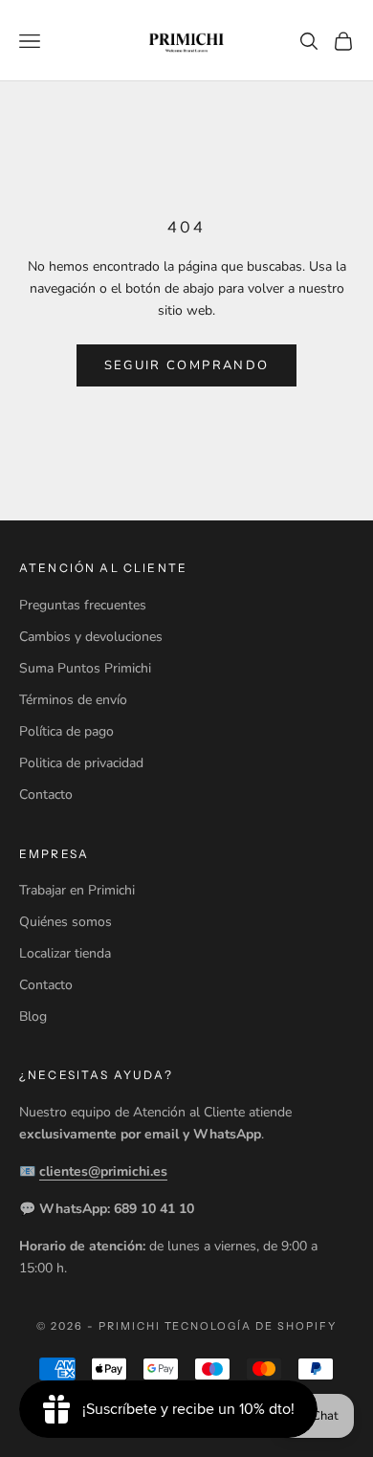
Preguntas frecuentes (82, 605)
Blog (33, 1016)
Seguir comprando (186, 365)
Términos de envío (73, 700)
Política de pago (66, 731)
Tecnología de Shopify (251, 1326)
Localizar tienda (65, 953)
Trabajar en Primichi (77, 890)
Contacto (46, 794)
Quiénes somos (65, 922)
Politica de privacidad (81, 763)
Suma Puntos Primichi (85, 668)
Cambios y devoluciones (91, 637)
